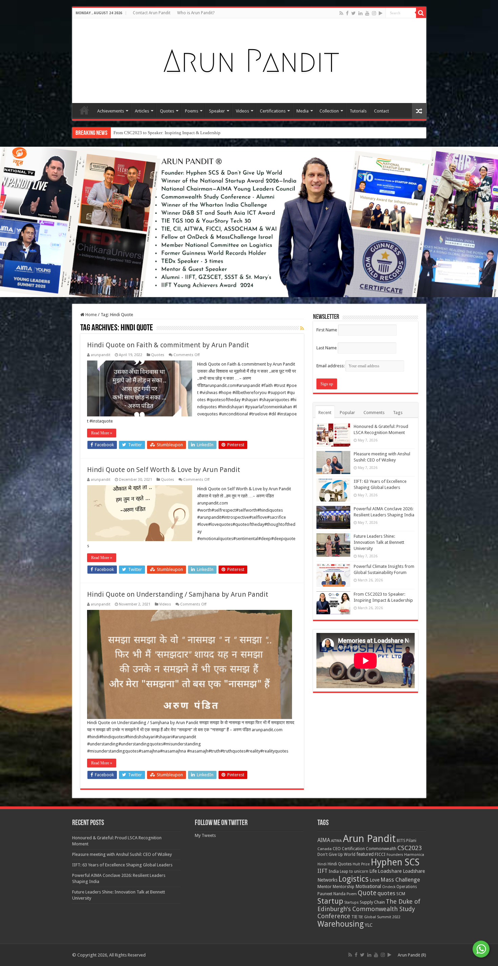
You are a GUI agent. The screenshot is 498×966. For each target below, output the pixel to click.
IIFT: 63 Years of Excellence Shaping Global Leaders (122, 864)
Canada (324, 849)
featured (365, 854)
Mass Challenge (400, 880)
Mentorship (343, 886)
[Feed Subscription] (302, 328)
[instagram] (374, 13)
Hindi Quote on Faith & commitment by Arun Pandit (168, 345)
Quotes (167, 111)
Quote (367, 893)
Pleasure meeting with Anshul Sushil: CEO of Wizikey (122, 854)
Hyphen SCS (395, 862)
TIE (354, 916)
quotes (386, 893)
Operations (406, 886)
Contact (381, 111)
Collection (329, 111)
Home (84, 110)
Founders (395, 854)
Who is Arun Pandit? (195, 13)
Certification (353, 848)
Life (373, 871)
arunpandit (100, 355)
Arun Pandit (369, 838)
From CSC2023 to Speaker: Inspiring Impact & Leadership (167, 132)
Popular (347, 412)
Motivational (368, 886)
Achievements (110, 111)
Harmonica (414, 854)
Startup (330, 901)
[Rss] (341, 13)
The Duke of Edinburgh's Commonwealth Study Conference (368, 909)
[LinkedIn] (360, 13)
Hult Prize (361, 864)
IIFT (322, 871)
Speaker (217, 111)
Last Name (326, 347)
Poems (191, 111)
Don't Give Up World (336, 854)
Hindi (322, 864)
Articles (142, 111)
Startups (351, 902)
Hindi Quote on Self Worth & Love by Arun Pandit (163, 470)
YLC (369, 925)
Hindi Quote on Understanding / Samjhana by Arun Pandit (177, 594)
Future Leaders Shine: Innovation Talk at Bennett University (379, 542)
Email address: (331, 365)
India (334, 871)
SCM (400, 893)
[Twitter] (353, 13)
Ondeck (388, 887)
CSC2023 (409, 847)
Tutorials (358, 111)
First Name (326, 329)
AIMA (323, 840)
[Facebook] (347, 13)
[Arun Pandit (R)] (249, 59)
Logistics (353, 879)
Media (302, 111)
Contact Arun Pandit (151, 13)
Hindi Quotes (340, 864)
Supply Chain (372, 902)
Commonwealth (381, 848)
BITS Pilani (406, 840)
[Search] (421, 13)
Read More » (101, 433)
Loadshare (390, 871)
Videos (242, 111)
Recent (324, 412)
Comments (374, 412)
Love (374, 880)
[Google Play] (380, 13)
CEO (337, 848)
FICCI (380, 854)
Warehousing (340, 924)
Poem (352, 894)
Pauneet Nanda (331, 893)
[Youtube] (367, 13)
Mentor (324, 886)
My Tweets (205, 835)
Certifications (273, 111)
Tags (397, 412)
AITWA (336, 841)
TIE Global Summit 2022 (379, 917)
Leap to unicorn (354, 871)
